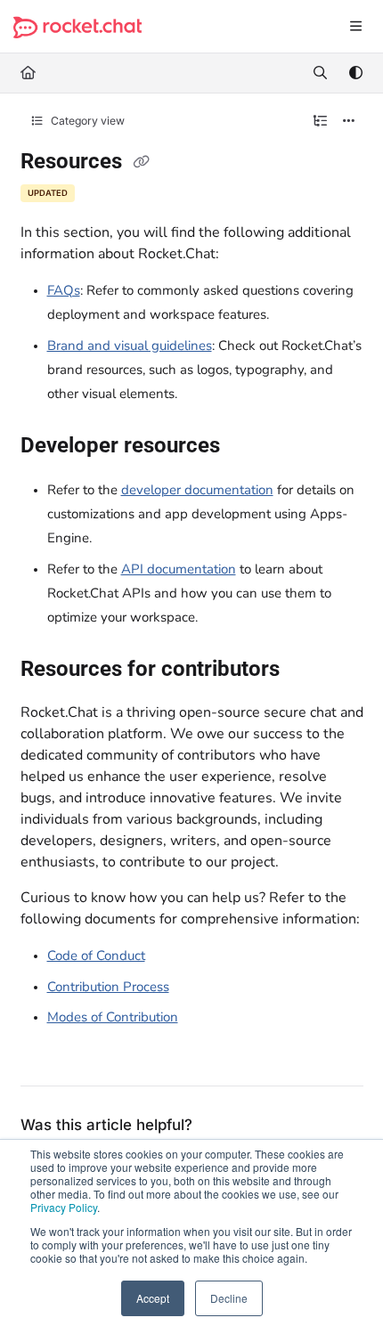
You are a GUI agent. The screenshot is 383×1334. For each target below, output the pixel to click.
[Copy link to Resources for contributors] (307, 670)
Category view (86, 120)
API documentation (178, 569)
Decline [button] (229, 1298)
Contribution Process (108, 987)
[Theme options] (355, 73)
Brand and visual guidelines (129, 345)
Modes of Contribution (112, 1017)
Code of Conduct (96, 955)
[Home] (77, 27)
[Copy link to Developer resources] (247, 447)
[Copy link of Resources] (141, 163)
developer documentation (197, 490)
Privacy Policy (63, 1207)
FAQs (63, 290)
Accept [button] (152, 1298)
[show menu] (355, 26)
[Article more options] (349, 121)
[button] (343, 1289)
